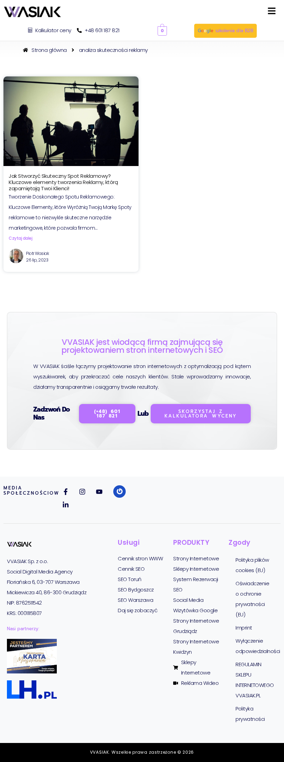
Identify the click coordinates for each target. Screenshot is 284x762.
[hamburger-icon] (272, 11)
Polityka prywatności (250, 714)
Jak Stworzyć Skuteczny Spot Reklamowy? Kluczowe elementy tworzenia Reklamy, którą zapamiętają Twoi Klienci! (63, 182)
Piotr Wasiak (37, 253)
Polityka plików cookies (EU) (252, 565)
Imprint (244, 627)
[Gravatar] (119, 491)
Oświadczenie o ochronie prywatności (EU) (252, 599)
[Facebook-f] (65, 491)
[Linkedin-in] (65, 505)
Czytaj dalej (20, 238)
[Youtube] (99, 491)
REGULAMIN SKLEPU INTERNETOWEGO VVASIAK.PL (255, 680)
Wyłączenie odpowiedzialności (256, 646)
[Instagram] (82, 491)
